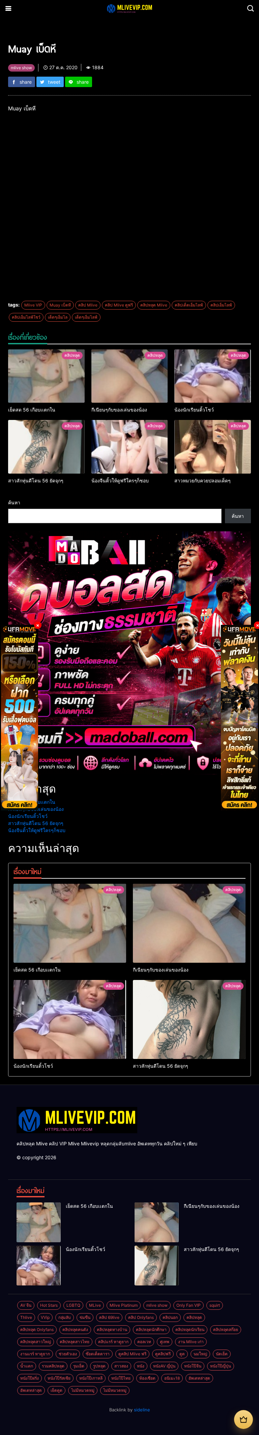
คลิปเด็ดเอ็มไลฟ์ (189, 305)
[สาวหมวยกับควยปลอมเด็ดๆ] (212, 447)
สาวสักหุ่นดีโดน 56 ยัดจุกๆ (35, 823)
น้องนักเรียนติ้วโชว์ (28, 816)
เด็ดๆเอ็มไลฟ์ (86, 317)
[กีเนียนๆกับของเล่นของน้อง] (129, 376)
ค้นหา (14, 502)
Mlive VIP (33, 305)
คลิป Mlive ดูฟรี (119, 305)
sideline (142, 1409)
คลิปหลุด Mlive (153, 305)
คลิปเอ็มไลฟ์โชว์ (26, 317)
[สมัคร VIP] (243, 1419)
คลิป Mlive (87, 305)
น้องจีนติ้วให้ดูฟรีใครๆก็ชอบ (36, 830)
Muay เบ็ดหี (60, 305)
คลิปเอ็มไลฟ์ (221, 305)
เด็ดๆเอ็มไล (57, 317)
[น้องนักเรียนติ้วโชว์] (212, 376)
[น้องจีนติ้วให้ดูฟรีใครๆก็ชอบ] (129, 447)
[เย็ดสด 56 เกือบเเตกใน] (46, 376)
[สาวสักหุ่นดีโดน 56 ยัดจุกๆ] (46, 447)
